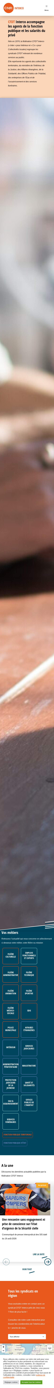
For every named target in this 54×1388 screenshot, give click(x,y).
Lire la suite (38, 1254)
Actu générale (42, 1185)
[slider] (27, 1218)
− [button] (3, 1350)
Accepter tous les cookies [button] (31, 1382)
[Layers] (49, 1348)
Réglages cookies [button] (11, 1382)
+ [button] (3, 1346)
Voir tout (27, 1269)
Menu (46, 10)
